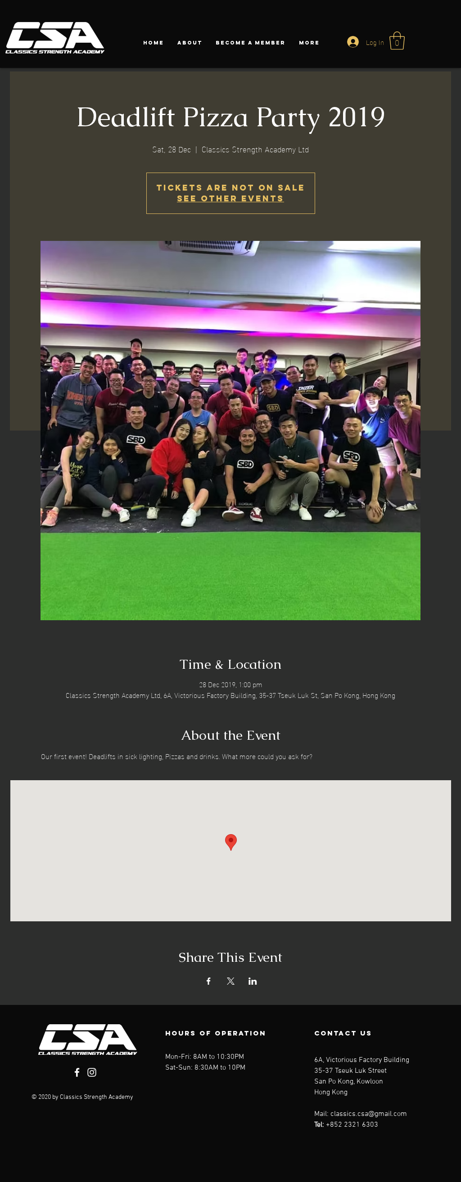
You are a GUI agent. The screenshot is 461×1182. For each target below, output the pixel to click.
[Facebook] (77, 1072)
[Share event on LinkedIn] (253, 981)
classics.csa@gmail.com (368, 1114)
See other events (230, 198)
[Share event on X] (230, 981)
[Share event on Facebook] (208, 981)
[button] (397, 40)
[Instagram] (92, 1072)
